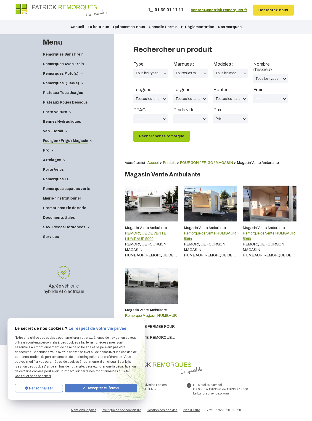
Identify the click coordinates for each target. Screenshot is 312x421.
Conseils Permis (163, 27)
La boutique (98, 27)
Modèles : (223, 64)
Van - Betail (53, 131)
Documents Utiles (59, 217)
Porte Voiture (55, 112)
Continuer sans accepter (33, 376)
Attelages (52, 160)
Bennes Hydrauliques (62, 121)
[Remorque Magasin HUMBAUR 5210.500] (151, 286)
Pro (46, 150)
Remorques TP (56, 179)
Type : (139, 64)
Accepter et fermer (103, 388)
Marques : (183, 64)
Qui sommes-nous (129, 27)
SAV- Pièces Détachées (64, 227)
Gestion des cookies (162, 410)
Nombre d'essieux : (264, 66)
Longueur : (144, 89)
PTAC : (140, 109)
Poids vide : (185, 109)
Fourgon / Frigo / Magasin (65, 141)
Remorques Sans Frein (63, 54)
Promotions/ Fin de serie (64, 208)
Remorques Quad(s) (61, 83)
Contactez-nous (273, 10)
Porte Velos (53, 169)
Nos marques (230, 27)
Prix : (218, 109)
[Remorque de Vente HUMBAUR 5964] (210, 203)
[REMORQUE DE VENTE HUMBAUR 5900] (151, 203)
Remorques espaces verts (66, 189)
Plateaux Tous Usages (63, 93)
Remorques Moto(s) (60, 73)
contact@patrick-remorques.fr (219, 10)
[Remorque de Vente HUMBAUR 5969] (269, 203)
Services (51, 237)
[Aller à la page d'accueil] (62, 10)
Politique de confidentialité (121, 410)
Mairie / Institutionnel (62, 198)
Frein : (259, 89)
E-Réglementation (197, 27)
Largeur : (182, 89)
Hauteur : (223, 89)
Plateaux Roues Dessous (65, 102)
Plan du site (191, 410)
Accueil (77, 27)
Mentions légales (83, 410)
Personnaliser (41, 388)
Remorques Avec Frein (63, 64)
